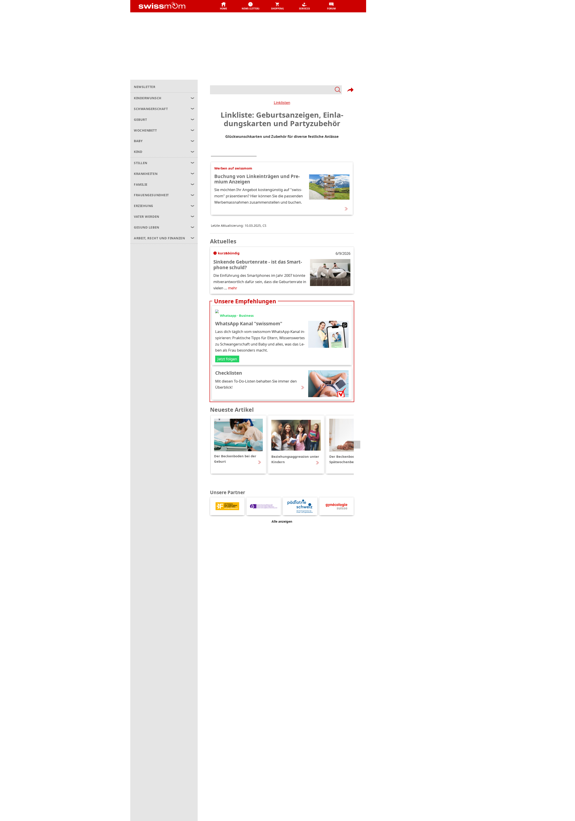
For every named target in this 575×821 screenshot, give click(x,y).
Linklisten (282, 102)
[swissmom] (172, 6)
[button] (223, 6)
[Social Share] (350, 89)
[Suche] (276, 89)
